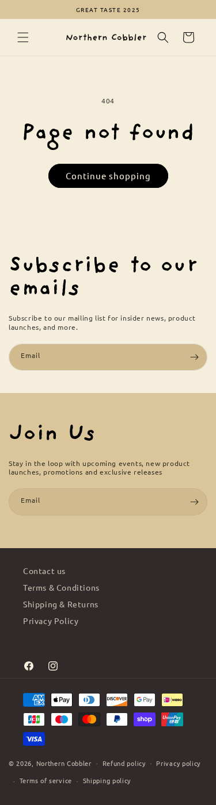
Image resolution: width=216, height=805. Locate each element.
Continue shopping (108, 175)
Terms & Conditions (61, 587)
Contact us (44, 570)
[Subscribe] (194, 357)
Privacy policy (178, 763)
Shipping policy (107, 780)
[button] (23, 37)
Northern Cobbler (64, 762)
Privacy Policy (50, 620)
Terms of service (46, 780)
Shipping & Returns (60, 604)
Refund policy (124, 763)
